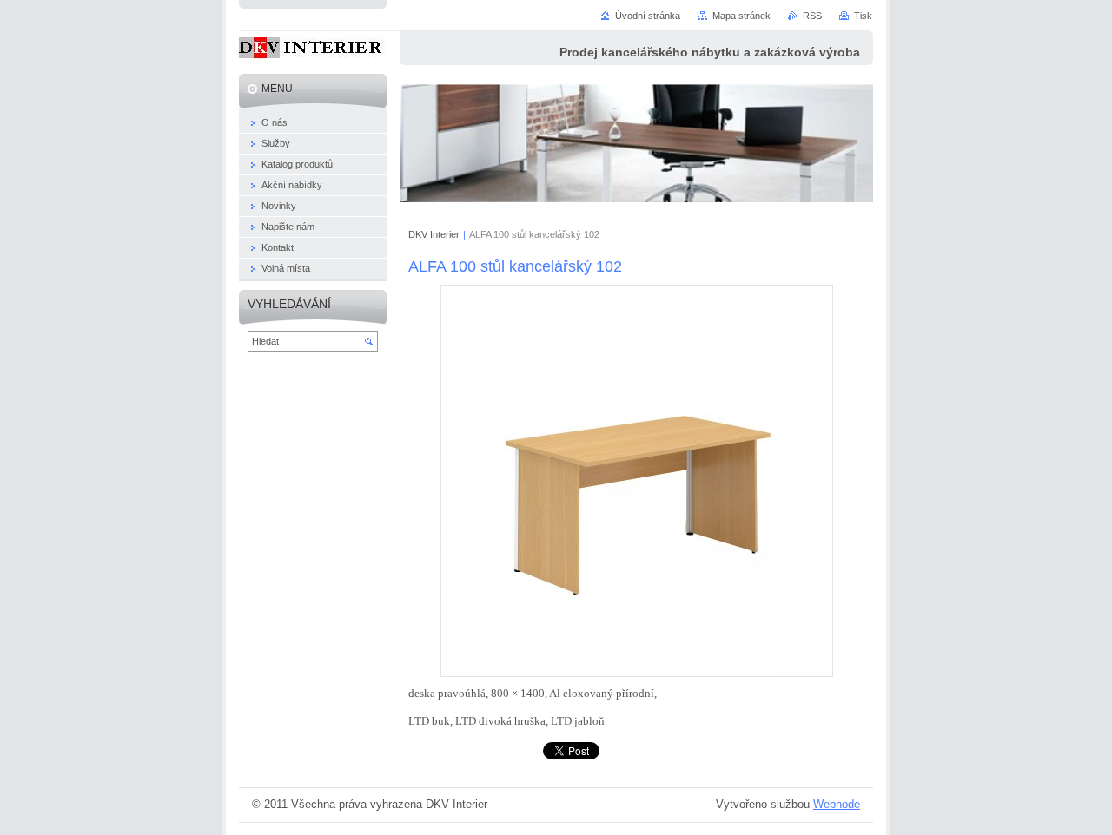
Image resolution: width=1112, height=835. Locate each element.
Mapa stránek (741, 15)
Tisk (863, 15)
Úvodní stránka (647, 15)
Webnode (836, 804)
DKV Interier (434, 234)
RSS (812, 15)
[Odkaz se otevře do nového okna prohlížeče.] (636, 673)
